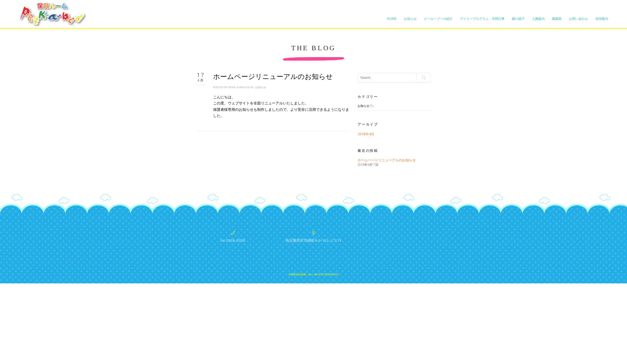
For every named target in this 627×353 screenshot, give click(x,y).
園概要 (557, 18)
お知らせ (410, 18)
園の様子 (518, 18)
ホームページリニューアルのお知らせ (273, 76)
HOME (392, 18)
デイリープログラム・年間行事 (482, 18)
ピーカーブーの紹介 (438, 18)
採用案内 (601, 18)
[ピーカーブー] (53, 13)
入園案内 (538, 18)
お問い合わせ (578, 18)
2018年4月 (366, 134)
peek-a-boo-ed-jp (241, 87)
